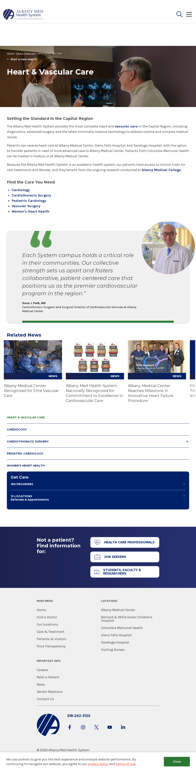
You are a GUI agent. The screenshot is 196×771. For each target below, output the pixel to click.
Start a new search (24, 59)
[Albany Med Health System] (23, 14)
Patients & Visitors (51, 639)
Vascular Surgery (26, 206)
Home (10, 53)
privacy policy (98, 764)
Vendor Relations (50, 691)
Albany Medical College (161, 170)
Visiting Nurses (113, 649)
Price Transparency (51, 646)
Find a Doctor (47, 617)
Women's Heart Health (30, 211)
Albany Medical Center (118, 610)
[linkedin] (123, 731)
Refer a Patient (48, 677)
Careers (42, 670)
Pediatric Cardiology (29, 201)
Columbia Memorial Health (122, 628)
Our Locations (47, 624)
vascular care (126, 126)
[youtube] (109, 731)
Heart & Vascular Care (26, 417)
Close (177, 761)
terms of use (126, 764)
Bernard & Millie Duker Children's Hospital (126, 618)
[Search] (179, 14)
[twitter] (96, 731)
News (41, 684)
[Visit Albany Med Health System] (48, 735)
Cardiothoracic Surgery (31, 195)
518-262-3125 (78, 716)
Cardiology (21, 190)
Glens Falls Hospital (116, 635)
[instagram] (83, 731)
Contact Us (45, 699)
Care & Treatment (26, 53)
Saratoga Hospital (115, 642)
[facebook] (69, 731)
